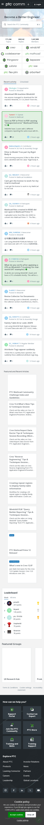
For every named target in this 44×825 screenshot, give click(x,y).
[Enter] (4, 24)
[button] (22, 820)
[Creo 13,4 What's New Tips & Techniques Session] (22, 413)
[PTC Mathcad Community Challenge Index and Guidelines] (22, 386)
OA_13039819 (14, 204)
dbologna (12, 88)
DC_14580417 (14, 343)
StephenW (17, 623)
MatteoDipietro (15, 146)
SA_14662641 (14, 175)
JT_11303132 (14, 259)
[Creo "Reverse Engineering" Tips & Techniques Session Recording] (22, 465)
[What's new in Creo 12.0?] (22, 571)
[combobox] (22, 24)
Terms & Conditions (10, 687)
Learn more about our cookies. (27, 810)
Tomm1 (12, 115)
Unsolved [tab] (24, 82)
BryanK (16, 609)
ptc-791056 (17, 616)
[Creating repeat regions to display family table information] (22, 492)
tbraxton (16, 630)
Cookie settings (25, 687)
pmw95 (16, 602)
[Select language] (28, 4)
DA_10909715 (14, 317)
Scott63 (12, 290)
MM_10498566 (14, 232)
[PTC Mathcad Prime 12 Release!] (22, 544)
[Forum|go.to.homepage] (13, 4)
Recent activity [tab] (10, 82)
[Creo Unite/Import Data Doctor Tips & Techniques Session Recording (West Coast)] (22, 439)
